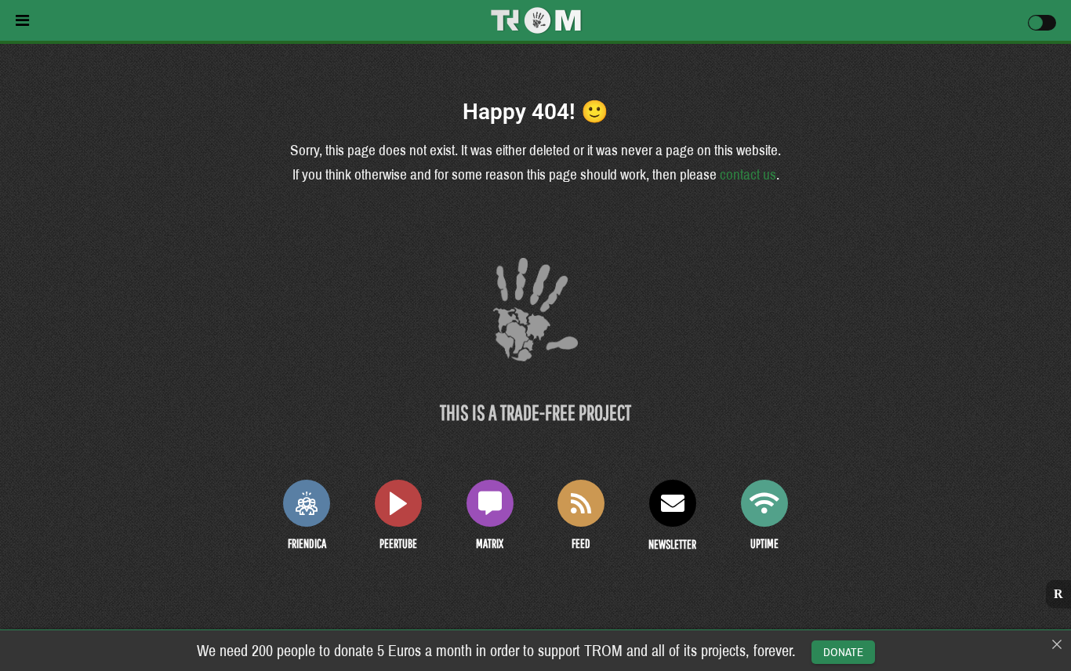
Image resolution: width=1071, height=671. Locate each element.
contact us (748, 174)
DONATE (843, 652)
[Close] (1057, 644)
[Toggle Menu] (211, 20)
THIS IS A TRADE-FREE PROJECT (535, 412)
